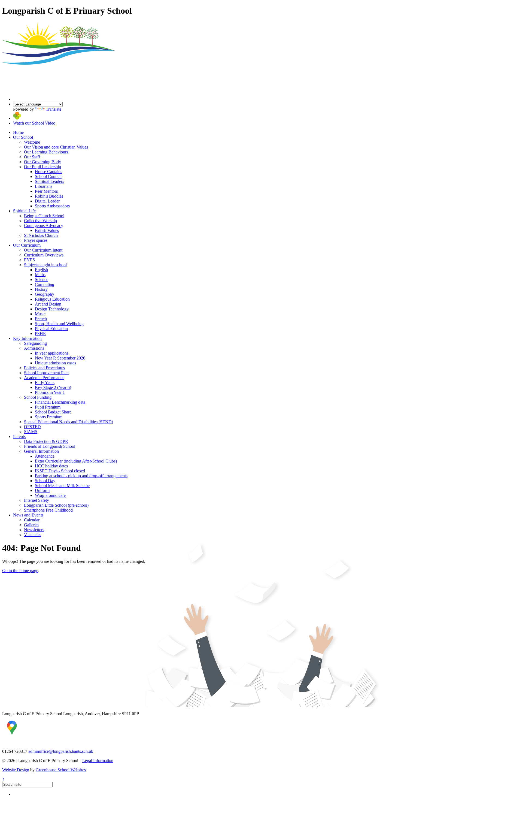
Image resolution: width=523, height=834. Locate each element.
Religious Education (52, 299)
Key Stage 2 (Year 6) (53, 387)
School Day (45, 480)
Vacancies (32, 534)
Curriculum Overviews (43, 255)
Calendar (31, 520)
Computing (44, 284)
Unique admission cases (55, 363)
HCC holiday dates (51, 466)
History (41, 289)
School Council (48, 176)
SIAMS (30, 431)
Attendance (44, 456)
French (41, 318)
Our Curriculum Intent (43, 250)
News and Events (28, 515)
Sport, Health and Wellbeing (59, 323)
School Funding (37, 397)
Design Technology (52, 309)
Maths (40, 274)
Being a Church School (44, 215)
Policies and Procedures (44, 367)
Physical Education (51, 328)
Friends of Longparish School (49, 446)
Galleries (31, 524)
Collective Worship (40, 220)
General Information (41, 451)
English (41, 269)
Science (41, 279)
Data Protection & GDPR (46, 441)
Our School (23, 137)
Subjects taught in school (45, 264)
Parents (19, 436)
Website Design (15, 769)
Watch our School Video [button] (34, 123)
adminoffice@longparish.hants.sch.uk (60, 751)
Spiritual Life (24, 210)
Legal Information (97, 760)
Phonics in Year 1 (50, 392)
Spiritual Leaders (49, 181)
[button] (17, 118)
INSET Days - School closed (60, 471)
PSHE (40, 333)
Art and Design (48, 304)
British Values (47, 230)
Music (40, 314)
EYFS (29, 260)
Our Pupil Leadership (42, 166)
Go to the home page (20, 570)
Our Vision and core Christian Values (56, 147)
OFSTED (32, 426)
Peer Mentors (46, 191)
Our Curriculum (27, 245)
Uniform (42, 490)
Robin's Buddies (49, 196)
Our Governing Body (42, 161)
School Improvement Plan (46, 372)
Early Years (44, 382)
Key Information (27, 338)
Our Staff (32, 157)
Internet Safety (36, 500)
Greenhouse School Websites (61, 769)
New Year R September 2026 (60, 358)
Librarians (43, 186)
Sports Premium (48, 417)
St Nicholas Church (41, 235)
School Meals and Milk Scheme (62, 485)
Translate (53, 109)
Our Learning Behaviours (46, 152)
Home (18, 132)
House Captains (48, 171)
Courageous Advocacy (43, 225)
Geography (44, 294)
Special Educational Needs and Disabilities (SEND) (68, 421)
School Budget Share (53, 412)
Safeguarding (35, 343)
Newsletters (34, 529)
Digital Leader (47, 201)
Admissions (34, 348)
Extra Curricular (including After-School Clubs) (76, 461)
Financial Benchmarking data (60, 402)
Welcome (32, 142)
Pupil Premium (47, 407)
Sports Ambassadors (52, 206)
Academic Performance (44, 377)
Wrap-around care (50, 495)
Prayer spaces (35, 240)
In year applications (51, 353)
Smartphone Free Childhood (48, 510)
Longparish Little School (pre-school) (56, 505)
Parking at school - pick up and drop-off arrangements (81, 475)
